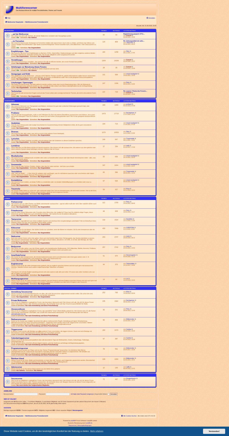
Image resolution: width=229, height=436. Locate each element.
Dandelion (129, 219)
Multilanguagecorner (19, 279)
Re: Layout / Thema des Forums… (135, 91)
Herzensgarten (131, 255)
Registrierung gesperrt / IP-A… (134, 34)
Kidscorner (15, 228)
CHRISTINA (130, 227)
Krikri (127, 291)
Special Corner (10, 288)
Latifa (128, 367)
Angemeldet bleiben (101, 394)
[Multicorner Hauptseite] (10, 9)
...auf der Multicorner (19, 34)
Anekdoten (15, 123)
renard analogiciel (131, 74)
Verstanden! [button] (214, 431)
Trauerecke (15, 189)
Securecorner (16, 379)
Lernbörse (15, 146)
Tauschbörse (16, 172)
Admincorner (16, 367)
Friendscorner (17, 211)
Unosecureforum (18, 309)
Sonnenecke (16, 165)
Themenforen (9, 101)
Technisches (16, 91)
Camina (128, 329)
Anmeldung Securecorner (21, 292)
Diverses (14, 132)
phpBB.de (89, 423)
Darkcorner (15, 236)
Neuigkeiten (9, 30)
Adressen (15, 104)
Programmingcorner (19, 348)
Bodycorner (16, 247)
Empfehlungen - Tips (19, 51)
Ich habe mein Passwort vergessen (82, 394)
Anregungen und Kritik (20, 74)
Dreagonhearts (131, 378)
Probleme (15, 113)
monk (128, 236)
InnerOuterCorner (18, 255)
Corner (7, 198)
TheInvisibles (130, 263)
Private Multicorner (19, 300)
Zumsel (128, 35)
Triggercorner (16, 329)
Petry (128, 82)
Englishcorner (17, 264)
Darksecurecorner (18, 319)
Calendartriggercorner (20, 338)
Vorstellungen (17, 60)
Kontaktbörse (16, 180)
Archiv (6, 375)
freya (127, 188)
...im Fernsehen (17, 41)
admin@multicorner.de (18, 314)
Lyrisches (15, 139)
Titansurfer (129, 42)
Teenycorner (16, 219)
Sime (127, 51)
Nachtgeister (130, 113)
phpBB (73, 420)
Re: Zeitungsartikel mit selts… (133, 41)
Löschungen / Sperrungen (22, 83)
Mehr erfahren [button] (96, 431)
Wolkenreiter (130, 319)
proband (128, 104)
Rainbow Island (17, 358)
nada (127, 145)
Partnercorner (17, 202)
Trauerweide (130, 138)
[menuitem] (7, 18)
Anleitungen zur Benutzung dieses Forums (29, 67)
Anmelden (8, 391)
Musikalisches (17, 156)
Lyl (127, 278)
